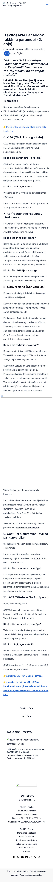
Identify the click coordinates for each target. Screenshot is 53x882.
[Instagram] (18, 857)
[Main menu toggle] (47, 4)
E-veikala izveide (26, 836)
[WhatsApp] (39, 857)
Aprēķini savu (24, 676)
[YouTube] (22, 857)
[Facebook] (14, 857)
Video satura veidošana (26, 844)
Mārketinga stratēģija (30, 755)
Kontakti (26, 851)
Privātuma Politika (27, 847)
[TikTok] (30, 857)
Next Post (26, 716)
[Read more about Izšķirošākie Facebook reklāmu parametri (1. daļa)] (26, 741)
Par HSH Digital (26, 829)
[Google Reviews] (34, 857)
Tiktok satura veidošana (26, 840)
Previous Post (26, 708)
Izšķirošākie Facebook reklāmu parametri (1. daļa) (25, 750)
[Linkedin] (26, 857)
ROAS (37, 558)
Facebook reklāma (14, 49)
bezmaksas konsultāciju (27, 527)
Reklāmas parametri (33, 49)
